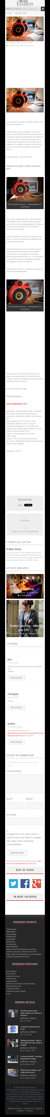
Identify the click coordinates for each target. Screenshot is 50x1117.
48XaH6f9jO (11, 932)
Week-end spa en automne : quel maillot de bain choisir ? (31, 1071)
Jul (10, 659)
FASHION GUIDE (20, 13)
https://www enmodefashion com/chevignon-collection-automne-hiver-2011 (24, 955)
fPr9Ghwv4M (11, 944)
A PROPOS (20, 1111)
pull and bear (11, 971)
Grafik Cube (24, 520)
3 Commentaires (28, 45)
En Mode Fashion (15, 43)
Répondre (16, 678)
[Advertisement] (27, 68)
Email (29, 798)
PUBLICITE (38, 1108)
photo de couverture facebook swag (20, 983)
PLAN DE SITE (28, 1108)
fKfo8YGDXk (11, 937)
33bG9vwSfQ (11, 929)
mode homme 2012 (13, 986)
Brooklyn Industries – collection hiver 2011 (26, 628)
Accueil (9, 13)
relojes (13, 694)
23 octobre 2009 (15, 727)
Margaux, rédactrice (29, 1018)
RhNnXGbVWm (12, 946)
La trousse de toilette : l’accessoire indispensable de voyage (31, 1057)
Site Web (11, 814)
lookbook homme (13, 976)
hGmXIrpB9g (11, 934)
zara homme (11, 978)
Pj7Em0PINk (10, 939)
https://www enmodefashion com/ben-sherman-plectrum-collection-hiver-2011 (21, 950)
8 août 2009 (13, 697)
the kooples (11, 973)
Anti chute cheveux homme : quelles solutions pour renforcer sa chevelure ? (31, 1013)
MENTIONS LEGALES (15, 1108)
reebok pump (11, 981)
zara (8, 993)
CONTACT (29, 1111)
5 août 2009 (13, 663)
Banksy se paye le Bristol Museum (25, 531)
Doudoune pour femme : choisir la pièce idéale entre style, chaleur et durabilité (31, 1042)
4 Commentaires (25, 595)
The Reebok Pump (25, 589)
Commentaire (14, 771)
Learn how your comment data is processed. (23, 862)
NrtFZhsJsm (10, 941)
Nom (9, 798)
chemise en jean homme (16, 991)
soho (11, 723)
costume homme (12, 988)
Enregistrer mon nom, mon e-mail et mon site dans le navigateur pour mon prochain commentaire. (24, 839)
